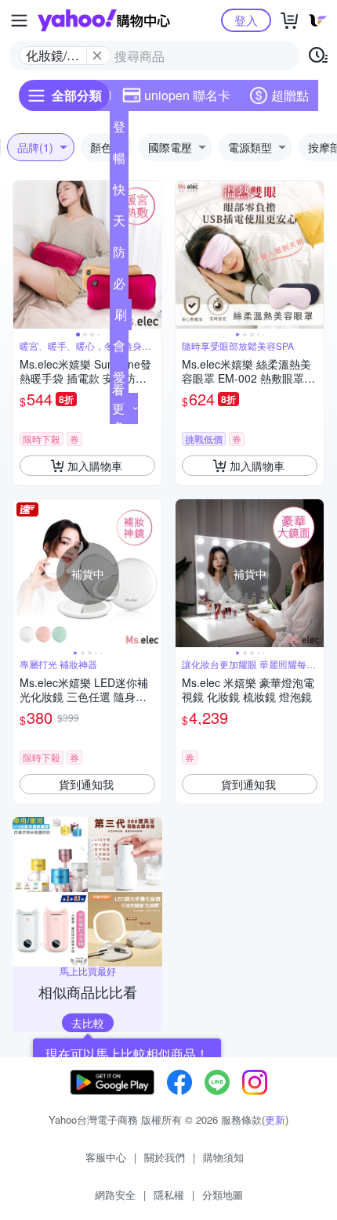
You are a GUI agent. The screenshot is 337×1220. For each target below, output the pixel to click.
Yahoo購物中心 (104, 20)
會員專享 (119, 349)
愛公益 (119, 380)
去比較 (87, 1023)
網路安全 (115, 1194)
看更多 (118, 408)
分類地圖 (222, 1194)
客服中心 (105, 1157)
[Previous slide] (23, 255)
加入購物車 (94, 465)
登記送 (119, 129)
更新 (275, 1119)
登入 (246, 20)
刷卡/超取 (121, 317)
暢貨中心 (119, 161)
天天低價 (119, 223)
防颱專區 (119, 255)
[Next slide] (151, 255)
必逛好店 (119, 286)
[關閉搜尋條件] (97, 56)
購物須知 (223, 1157)
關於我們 (164, 1157)
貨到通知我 (86, 784)
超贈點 (290, 95)
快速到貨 (119, 192)
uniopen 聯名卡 (187, 95)
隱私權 (169, 1194)
